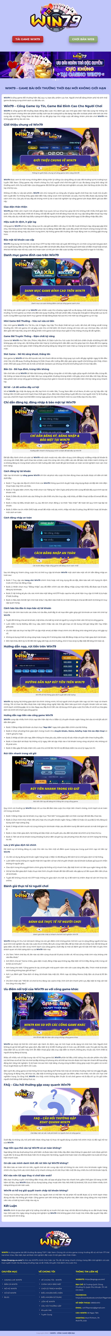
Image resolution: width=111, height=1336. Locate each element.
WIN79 (5, 1252)
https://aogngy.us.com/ (95, 1279)
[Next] (106, 65)
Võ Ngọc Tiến (93, 1313)
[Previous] (5, 65)
